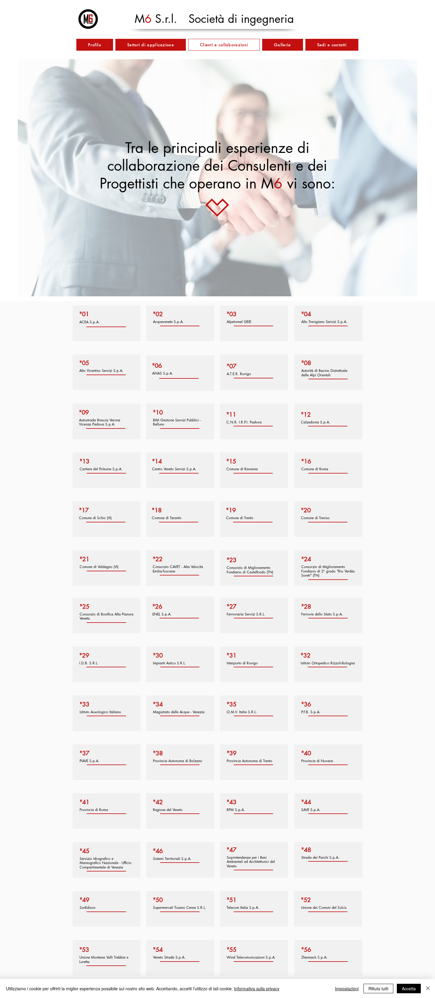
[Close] (427, 988)
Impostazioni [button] (347, 988)
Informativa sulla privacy (256, 988)
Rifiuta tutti (378, 988)
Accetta (409, 988)
